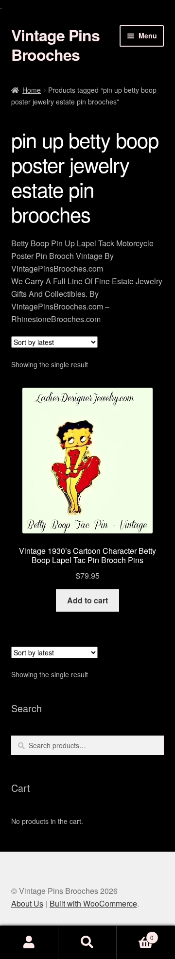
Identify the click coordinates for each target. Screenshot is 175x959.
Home (31, 90)
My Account (29, 942)
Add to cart (87, 600)
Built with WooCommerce (93, 903)
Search (87, 942)
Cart (135, 934)
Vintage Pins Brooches (55, 45)
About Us (27, 903)
